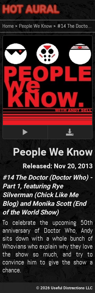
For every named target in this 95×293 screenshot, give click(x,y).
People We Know (35, 26)
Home (8, 26)
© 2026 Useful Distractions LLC (64, 287)
